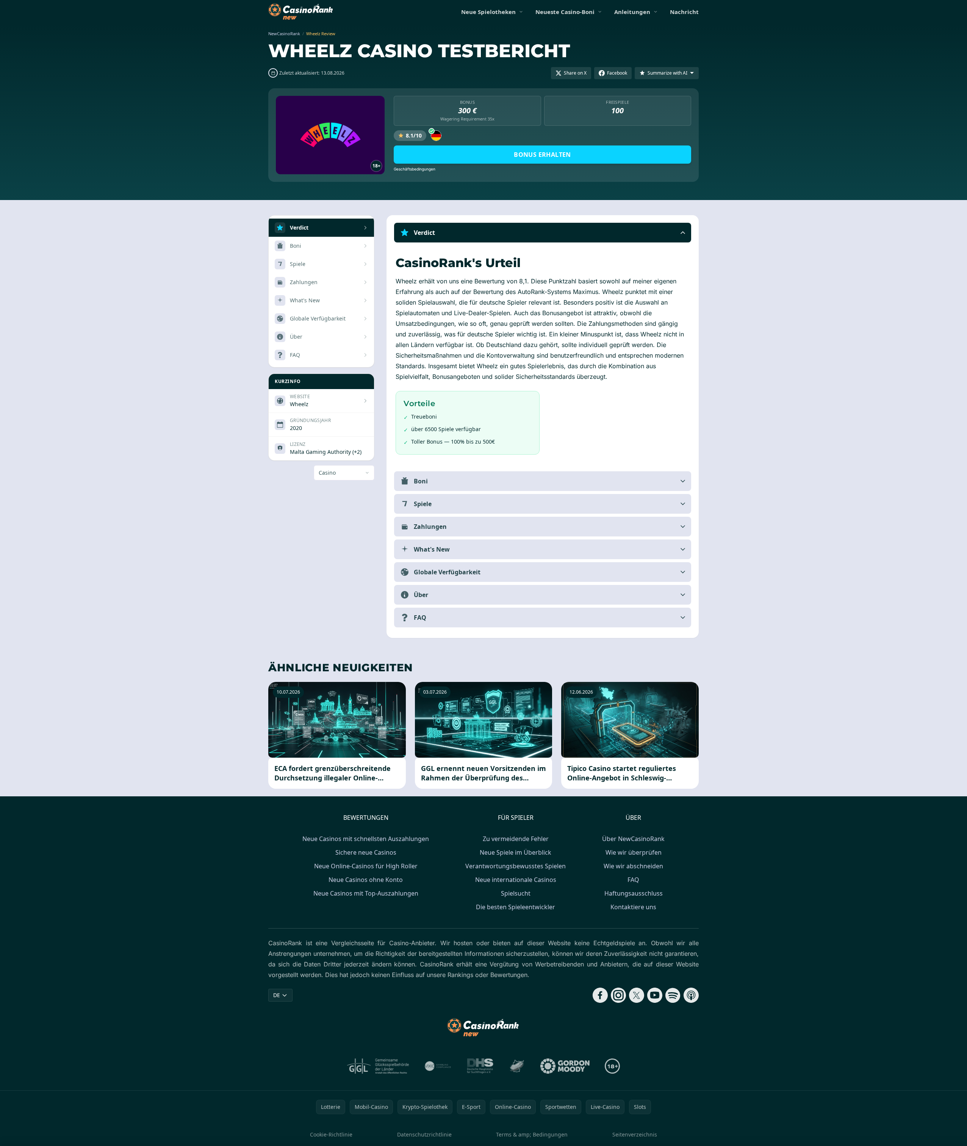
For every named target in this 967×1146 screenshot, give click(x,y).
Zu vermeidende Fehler (516, 839)
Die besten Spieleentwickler (515, 907)
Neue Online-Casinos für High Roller (366, 866)
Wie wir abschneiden (633, 866)
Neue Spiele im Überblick (515, 852)
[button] (542, 232)
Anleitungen (632, 12)
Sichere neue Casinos (365, 852)
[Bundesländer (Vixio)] (438, 1066)
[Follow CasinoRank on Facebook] (600, 995)
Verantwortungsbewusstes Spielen (515, 866)
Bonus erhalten (542, 154)
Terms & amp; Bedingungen (532, 1134)
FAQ (633, 880)
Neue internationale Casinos (515, 880)
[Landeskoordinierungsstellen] (517, 1066)
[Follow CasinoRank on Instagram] (618, 995)
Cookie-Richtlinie (331, 1134)
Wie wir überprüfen (634, 852)
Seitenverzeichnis (634, 1134)
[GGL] (378, 1066)
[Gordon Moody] (565, 1066)
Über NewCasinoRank (633, 839)
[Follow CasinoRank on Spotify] (673, 995)
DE (276, 995)
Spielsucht (515, 893)
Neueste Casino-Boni (565, 12)
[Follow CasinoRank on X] (636, 995)
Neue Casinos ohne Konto (366, 880)
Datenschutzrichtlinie (424, 1134)
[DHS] (480, 1066)
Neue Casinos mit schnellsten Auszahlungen (365, 839)
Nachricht (684, 12)
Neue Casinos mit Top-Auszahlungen (365, 893)
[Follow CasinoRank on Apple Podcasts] (691, 995)
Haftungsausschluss (633, 893)
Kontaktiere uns (633, 907)
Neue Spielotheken (488, 12)
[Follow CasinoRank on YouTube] (654, 995)
